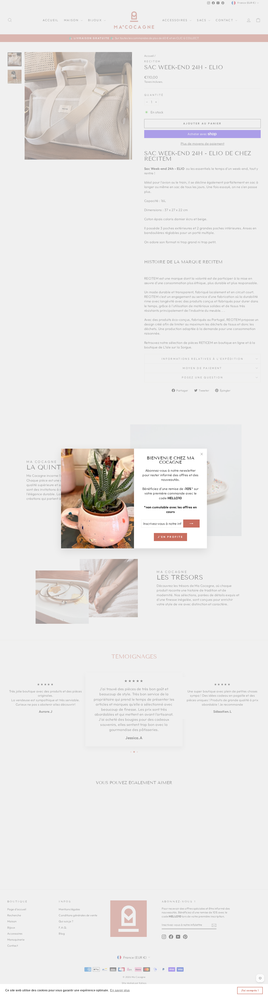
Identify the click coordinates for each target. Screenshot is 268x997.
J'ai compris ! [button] (250, 990)
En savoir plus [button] (120, 990)
